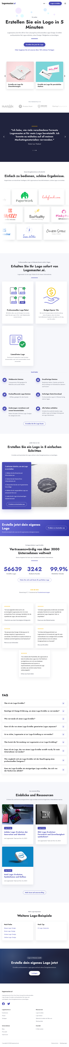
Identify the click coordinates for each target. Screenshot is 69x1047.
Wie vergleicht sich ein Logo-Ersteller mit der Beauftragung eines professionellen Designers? (29, 760)
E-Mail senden (39, 1029)
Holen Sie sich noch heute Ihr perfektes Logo (34, 580)
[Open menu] (65, 3)
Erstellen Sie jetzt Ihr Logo (34, 45)
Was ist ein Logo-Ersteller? (14, 703)
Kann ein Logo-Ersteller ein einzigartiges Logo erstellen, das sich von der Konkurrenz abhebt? (30, 769)
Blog (3, 1029)
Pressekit (4, 1031)
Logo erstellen (55, 3)
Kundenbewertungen (44, 592)
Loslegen (34, 973)
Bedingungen (63, 1043)
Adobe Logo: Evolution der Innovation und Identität (16, 833)
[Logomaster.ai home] (9, 3)
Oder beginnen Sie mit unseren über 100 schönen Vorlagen (34, 50)
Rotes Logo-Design (9, 931)
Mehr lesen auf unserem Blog (34, 893)
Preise (3, 1015)
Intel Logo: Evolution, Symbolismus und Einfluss (15, 875)
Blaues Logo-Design (10, 928)
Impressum (5, 1034)
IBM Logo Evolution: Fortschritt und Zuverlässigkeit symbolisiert (51, 834)
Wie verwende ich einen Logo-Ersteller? (19, 719)
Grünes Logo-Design (10, 934)
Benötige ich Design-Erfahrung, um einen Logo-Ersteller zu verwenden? (31, 711)
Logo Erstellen (40, 1013)
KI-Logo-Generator (43, 928)
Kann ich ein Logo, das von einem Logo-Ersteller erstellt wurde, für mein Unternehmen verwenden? (32, 750)
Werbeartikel (39, 1021)
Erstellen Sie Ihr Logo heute (34, 424)
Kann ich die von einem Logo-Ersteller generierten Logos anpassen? (30, 726)
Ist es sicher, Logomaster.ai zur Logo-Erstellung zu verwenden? (28, 734)
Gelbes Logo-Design (10, 937)
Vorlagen (4, 1018)
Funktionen (5, 1013)
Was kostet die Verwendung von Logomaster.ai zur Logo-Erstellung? (30, 742)
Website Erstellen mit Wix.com (44, 1018)
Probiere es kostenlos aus (17, 504)
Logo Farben (39, 1015)
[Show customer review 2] (34, 150)
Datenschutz (54, 1043)
